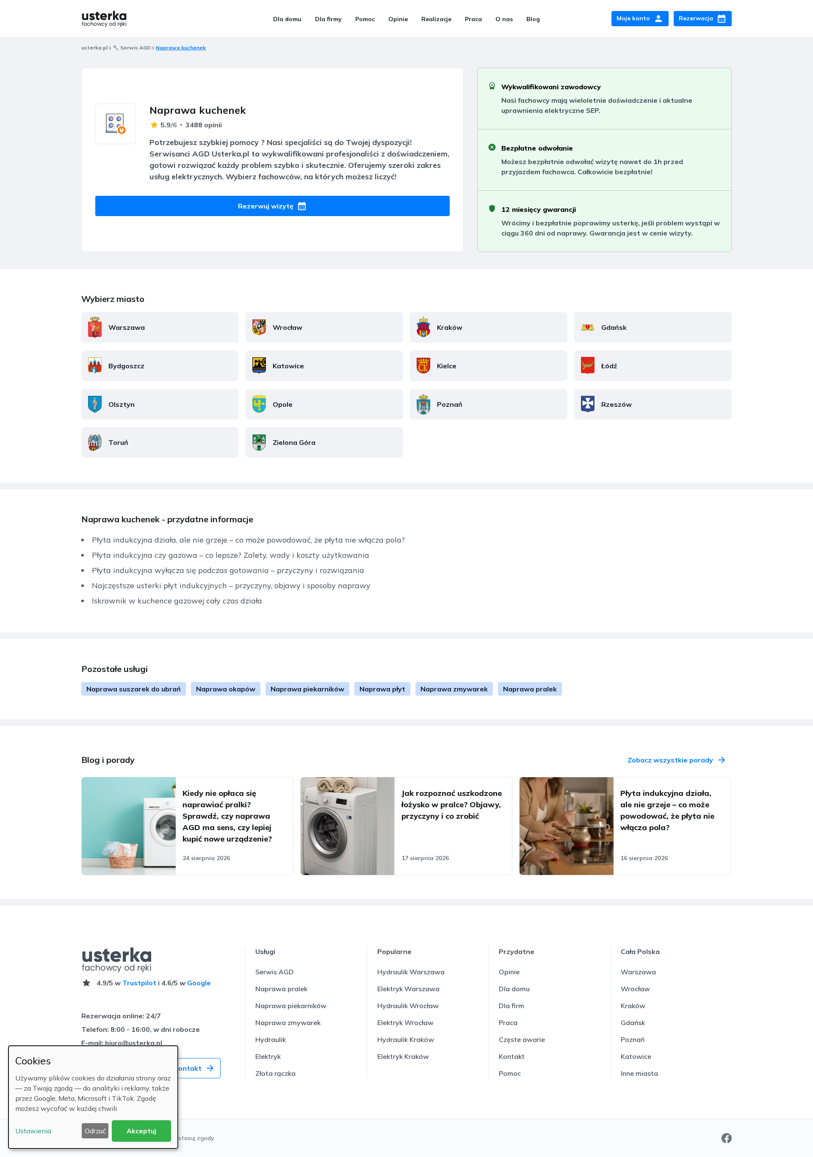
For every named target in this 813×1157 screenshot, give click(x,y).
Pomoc (365, 19)
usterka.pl (94, 47)
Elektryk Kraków (403, 1056)
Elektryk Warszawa (408, 988)
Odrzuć (95, 1131)
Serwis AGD (274, 972)
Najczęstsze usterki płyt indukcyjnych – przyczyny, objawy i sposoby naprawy (231, 585)
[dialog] (93, 1097)
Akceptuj (141, 1131)
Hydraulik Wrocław (408, 1005)
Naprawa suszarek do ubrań (133, 689)
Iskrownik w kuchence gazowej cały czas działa (177, 601)
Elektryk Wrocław (405, 1022)
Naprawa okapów (225, 689)
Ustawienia (33, 1131)
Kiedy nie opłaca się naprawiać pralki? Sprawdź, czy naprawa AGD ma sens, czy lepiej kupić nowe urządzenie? (227, 816)
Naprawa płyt (382, 689)
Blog (533, 19)
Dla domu (287, 19)
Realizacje (436, 19)
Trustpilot (139, 983)
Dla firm (511, 1005)
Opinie (398, 19)
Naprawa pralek (530, 689)
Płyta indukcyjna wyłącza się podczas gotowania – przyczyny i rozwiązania (228, 570)
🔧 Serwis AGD (132, 47)
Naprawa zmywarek (454, 689)
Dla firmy (328, 19)
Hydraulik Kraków (405, 1039)
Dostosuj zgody (192, 1138)
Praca (473, 19)
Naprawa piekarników (307, 689)
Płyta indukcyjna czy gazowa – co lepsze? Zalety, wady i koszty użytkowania (230, 555)
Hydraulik (270, 1039)
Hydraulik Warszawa (411, 972)
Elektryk (268, 1056)
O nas (504, 19)
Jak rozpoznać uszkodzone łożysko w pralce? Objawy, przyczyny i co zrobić (451, 804)
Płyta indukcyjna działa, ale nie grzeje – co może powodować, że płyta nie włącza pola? (248, 540)
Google (199, 983)
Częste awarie (522, 1039)
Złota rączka (275, 1073)
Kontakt (512, 1056)
